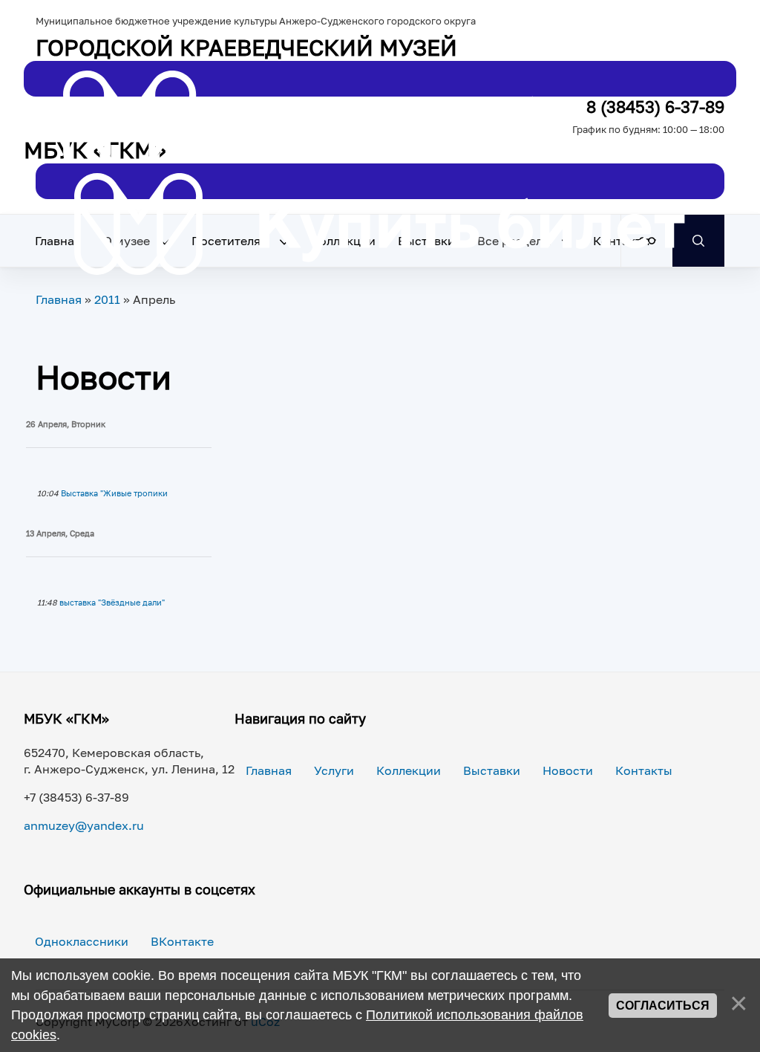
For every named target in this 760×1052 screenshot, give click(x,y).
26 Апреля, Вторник (65, 424)
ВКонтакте (182, 941)
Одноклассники (81, 941)
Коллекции (408, 770)
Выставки (491, 770)
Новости (568, 770)
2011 (107, 299)
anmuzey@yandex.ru (84, 825)
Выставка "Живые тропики (114, 493)
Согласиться (663, 1005)
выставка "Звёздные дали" (112, 602)
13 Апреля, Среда (60, 533)
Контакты (643, 770)
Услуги (334, 770)
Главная (58, 240)
